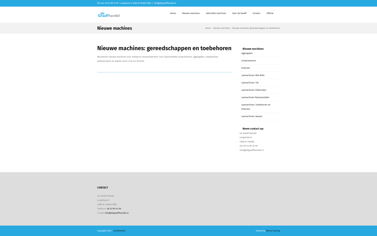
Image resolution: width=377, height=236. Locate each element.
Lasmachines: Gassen (251, 116)
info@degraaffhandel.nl (165, 3)
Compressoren (248, 60)
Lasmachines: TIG (249, 82)
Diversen (245, 68)
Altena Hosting (273, 231)
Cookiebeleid (119, 231)
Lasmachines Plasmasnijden (255, 97)
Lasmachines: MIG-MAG (252, 75)
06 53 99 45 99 (114, 208)
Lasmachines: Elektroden (253, 90)
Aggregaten (247, 53)
